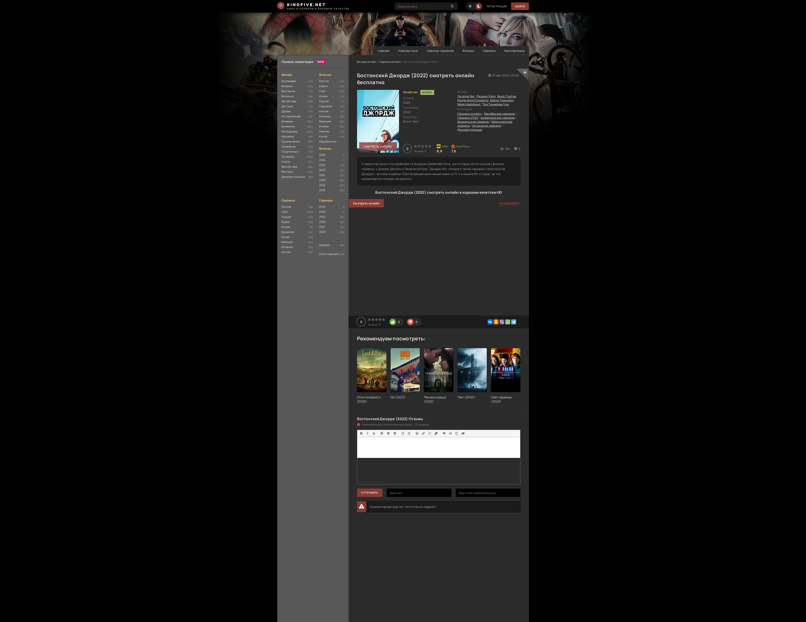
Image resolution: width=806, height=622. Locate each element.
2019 (322, 185)
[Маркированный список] (403, 433)
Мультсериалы (329, 254)
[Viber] (501, 321)
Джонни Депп (486, 96)
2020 (322, 180)
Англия (323, 111)
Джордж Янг (466, 96)
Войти (520, 6)
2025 (322, 155)
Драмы (286, 111)
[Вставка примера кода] (450, 433)
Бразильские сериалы (473, 122)
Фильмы (468, 51)
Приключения (290, 141)
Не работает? (510, 203)
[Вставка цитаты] (444, 433)
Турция (324, 101)
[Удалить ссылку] (430, 433)
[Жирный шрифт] (361, 433)
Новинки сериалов (440, 51)
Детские (287, 106)
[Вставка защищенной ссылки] (436, 433)
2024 (322, 160)
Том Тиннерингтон (495, 104)
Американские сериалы (497, 118)
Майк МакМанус (469, 104)
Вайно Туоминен (502, 100)
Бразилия (287, 232)
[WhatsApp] (507, 321)
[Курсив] (367, 433)
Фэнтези (287, 172)
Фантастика (289, 167)
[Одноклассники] (496, 321)
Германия (325, 106)
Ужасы (285, 161)
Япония (324, 131)
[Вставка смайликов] (417, 433)
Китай (323, 136)
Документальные (293, 177)
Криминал (288, 126)
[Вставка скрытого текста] (463, 433)
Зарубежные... (329, 141)
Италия (324, 126)
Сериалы (489, 51)
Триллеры (288, 156)
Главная (383, 51)
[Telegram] (513, 321)
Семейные (288, 146)
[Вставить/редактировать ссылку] (423, 433)
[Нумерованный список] (409, 433)
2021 (322, 175)
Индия (323, 96)
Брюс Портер (506, 96)
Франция (325, 121)
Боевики (287, 86)
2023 (322, 165)
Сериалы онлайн (390, 62)
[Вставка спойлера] (457, 433)
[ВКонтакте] (490, 321)
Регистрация (497, 6)
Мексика (287, 242)
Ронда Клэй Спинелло (472, 100)
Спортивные (289, 151)
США (322, 91)
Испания (324, 116)
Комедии (287, 121)
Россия (324, 81)
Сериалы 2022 (467, 118)
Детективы (289, 101)
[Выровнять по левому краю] (382, 433)
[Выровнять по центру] (388, 433)
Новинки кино (408, 51)
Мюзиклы (287, 136)
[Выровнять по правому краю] (394, 433)
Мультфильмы (514, 51)
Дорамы (324, 245)
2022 (322, 170)
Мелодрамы (289, 131)
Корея (323, 86)
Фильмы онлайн (367, 62)
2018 (322, 190)
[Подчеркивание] (374, 433)
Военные (287, 96)
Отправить (369, 492)
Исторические (291, 116)
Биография (288, 81)
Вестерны (288, 91)
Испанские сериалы (486, 126)
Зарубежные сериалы (499, 114)
